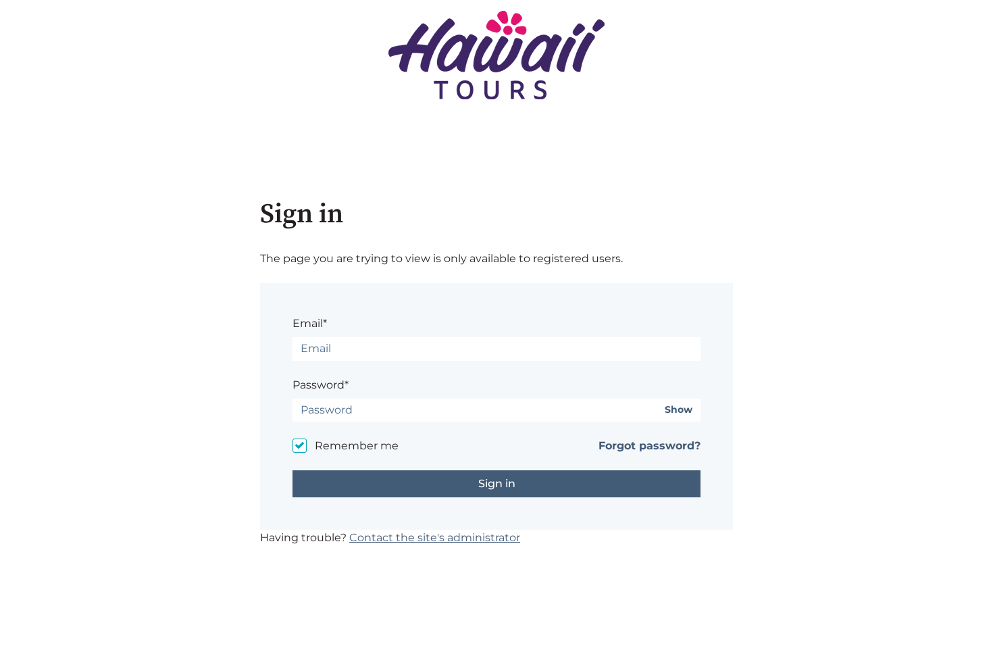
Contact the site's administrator (434, 537)
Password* (320, 384)
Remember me (357, 445)
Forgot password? (650, 445)
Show (678, 410)
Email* (309, 323)
